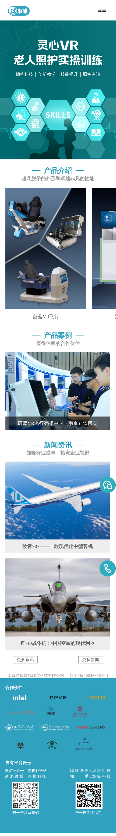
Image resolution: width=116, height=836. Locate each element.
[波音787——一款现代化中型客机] (57, 468)
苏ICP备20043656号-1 (88, 675)
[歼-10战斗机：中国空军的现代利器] (57, 565)
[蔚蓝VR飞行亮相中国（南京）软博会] (57, 358)
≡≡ (102, 10)
